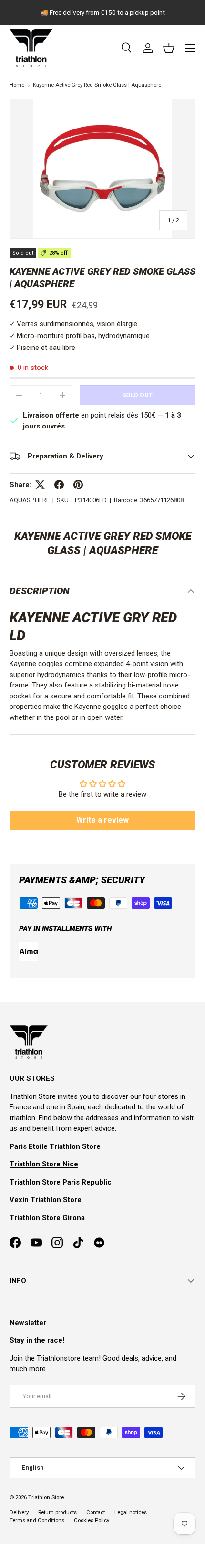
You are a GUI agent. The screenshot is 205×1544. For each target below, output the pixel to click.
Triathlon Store (46, 1497)
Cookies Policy (91, 1520)
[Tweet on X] (40, 484)
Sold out (137, 394)
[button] (168, 48)
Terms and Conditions (37, 1520)
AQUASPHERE (30, 500)
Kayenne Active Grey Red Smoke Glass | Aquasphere (97, 85)
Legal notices (130, 1512)
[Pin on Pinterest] (78, 484)
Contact (95, 1512)
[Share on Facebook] (59, 484)
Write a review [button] (102, 820)
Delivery (19, 1512)
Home (17, 85)
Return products (57, 1512)
